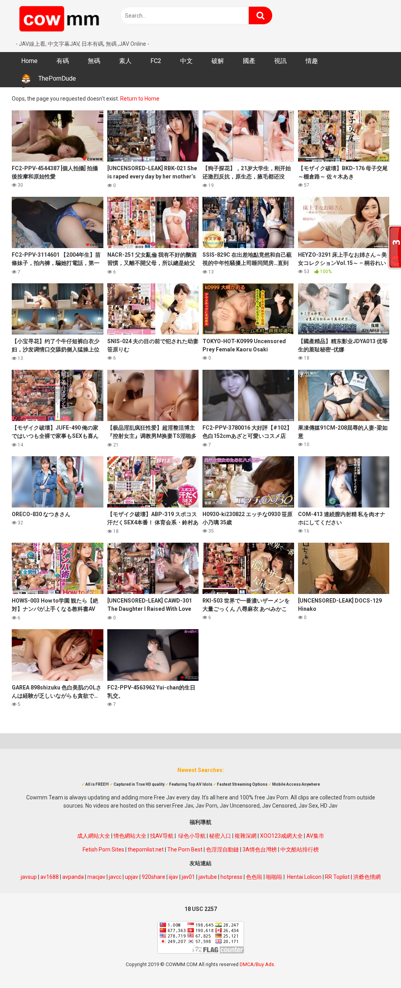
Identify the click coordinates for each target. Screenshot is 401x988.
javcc (115, 877)
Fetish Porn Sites (103, 849)
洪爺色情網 (367, 877)
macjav (96, 877)
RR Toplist (337, 877)
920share (153, 877)
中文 (186, 61)
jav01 (188, 877)
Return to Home (139, 98)
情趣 (311, 61)
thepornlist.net (146, 849)
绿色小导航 (192, 836)
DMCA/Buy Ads (257, 964)
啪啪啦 (274, 877)
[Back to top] (374, 964)
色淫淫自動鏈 (222, 849)
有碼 (62, 61)
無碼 (94, 61)
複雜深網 (245, 836)
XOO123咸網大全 (281, 836)
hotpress (231, 877)
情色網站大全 (130, 836)
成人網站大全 (93, 836)
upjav (131, 877)
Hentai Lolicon (304, 877)
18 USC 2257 (200, 909)
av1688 (49, 877)
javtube (208, 877)
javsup (29, 877)
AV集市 (315, 836)
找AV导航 (161, 836)
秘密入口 (220, 836)
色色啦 (254, 877)
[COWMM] (61, 20)
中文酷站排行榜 (299, 849)
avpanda (73, 877)
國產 (249, 61)
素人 (125, 61)
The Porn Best (184, 849)
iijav (173, 877)
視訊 (280, 61)
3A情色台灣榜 (259, 849)
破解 (217, 61)
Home (29, 61)
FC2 (155, 61)
